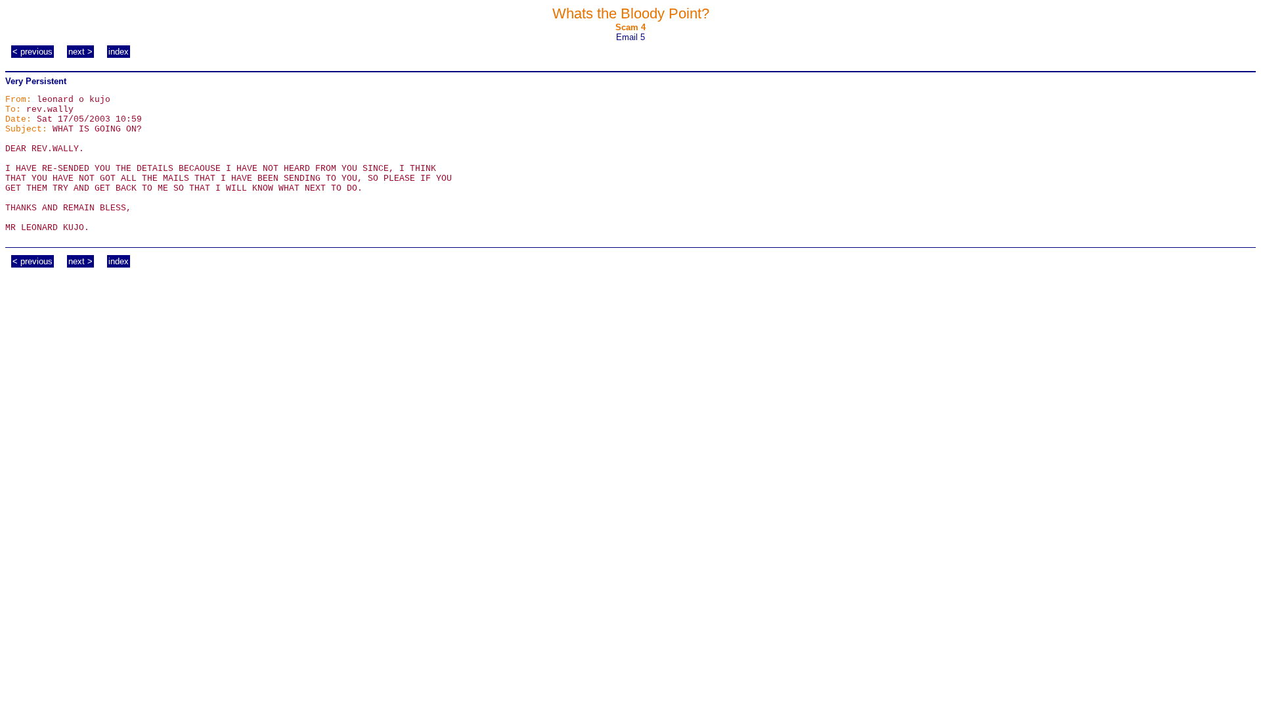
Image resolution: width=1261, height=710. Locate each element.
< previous (32, 52)
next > (80, 52)
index (118, 52)
